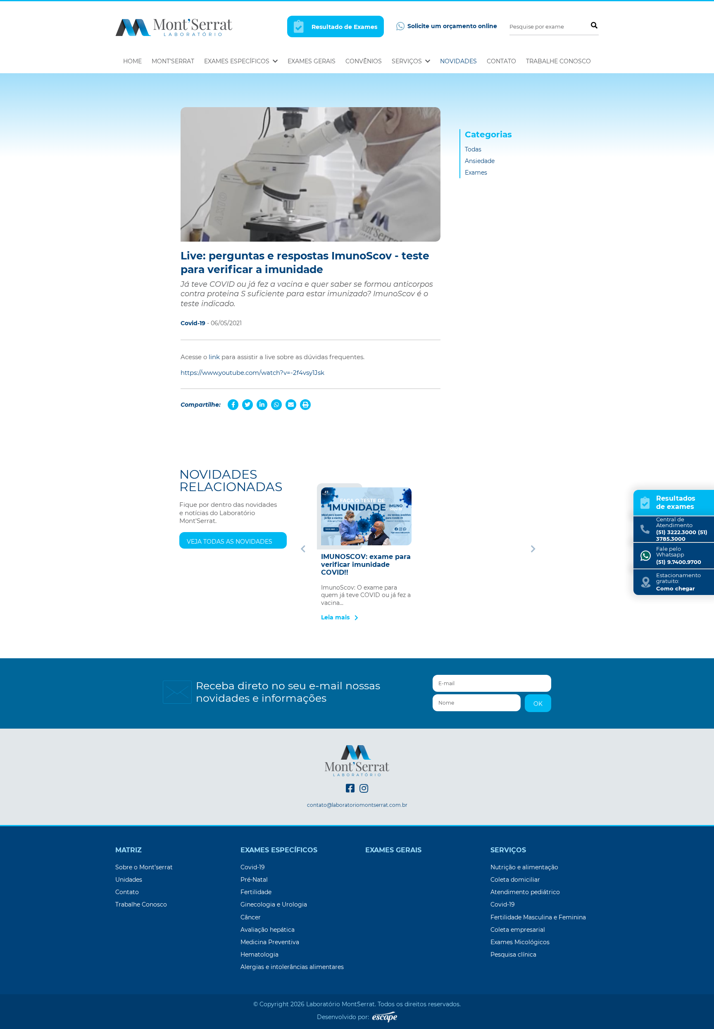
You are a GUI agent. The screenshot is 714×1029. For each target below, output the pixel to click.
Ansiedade (480, 161)
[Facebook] (350, 788)
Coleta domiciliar (515, 879)
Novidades (458, 61)
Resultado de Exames (343, 27)
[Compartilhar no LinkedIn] (262, 404)
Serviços (408, 61)
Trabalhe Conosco (558, 61)
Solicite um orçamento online (451, 26)
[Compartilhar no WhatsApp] (276, 404)
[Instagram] (363, 788)
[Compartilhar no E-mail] (291, 404)
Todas (473, 149)
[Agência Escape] (384, 1016)
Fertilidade (255, 892)
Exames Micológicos (520, 942)
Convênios (363, 61)
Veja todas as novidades (229, 541)
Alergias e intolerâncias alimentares (292, 967)
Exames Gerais (312, 61)
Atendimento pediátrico (525, 892)
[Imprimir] (305, 404)
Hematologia (259, 954)
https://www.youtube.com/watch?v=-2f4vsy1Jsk (252, 373)
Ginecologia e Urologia (273, 904)
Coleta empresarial (517, 929)
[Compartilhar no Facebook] (233, 404)
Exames (476, 172)
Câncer (250, 917)
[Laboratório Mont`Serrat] (173, 26)
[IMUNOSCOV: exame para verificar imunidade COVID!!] (366, 516)
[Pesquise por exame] (594, 25)
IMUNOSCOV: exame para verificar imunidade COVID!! (366, 564)
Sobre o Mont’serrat (144, 867)
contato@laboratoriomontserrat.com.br (357, 805)
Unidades (128, 879)
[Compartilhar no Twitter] (247, 404)
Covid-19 (252, 867)
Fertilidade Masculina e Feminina (538, 917)
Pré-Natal (254, 879)
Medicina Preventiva (269, 942)
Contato (501, 61)
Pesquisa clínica (513, 954)
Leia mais (336, 617)
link (214, 357)
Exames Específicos (237, 61)
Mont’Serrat (173, 61)
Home (132, 61)
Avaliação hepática (267, 929)
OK (538, 704)
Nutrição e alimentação (524, 867)
